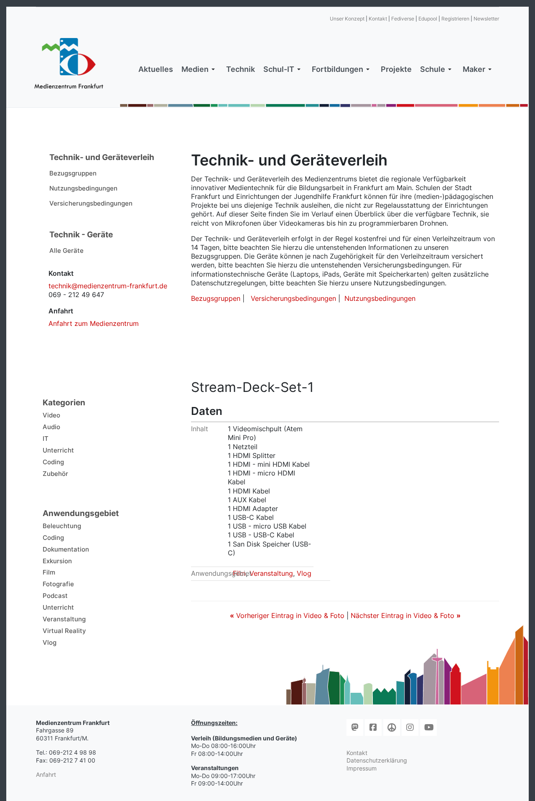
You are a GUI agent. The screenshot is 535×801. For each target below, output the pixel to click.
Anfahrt (46, 774)
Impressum (361, 768)
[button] (199, 69)
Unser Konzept (347, 18)
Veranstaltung (271, 573)
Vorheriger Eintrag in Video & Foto (288, 615)
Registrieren (455, 18)
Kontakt (378, 18)
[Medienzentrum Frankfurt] (68, 63)
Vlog (304, 573)
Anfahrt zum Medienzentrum (93, 323)
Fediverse (402, 18)
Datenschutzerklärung (376, 760)
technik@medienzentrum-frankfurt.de (107, 286)
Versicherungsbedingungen (293, 298)
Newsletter (486, 18)
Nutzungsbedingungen (379, 298)
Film (239, 573)
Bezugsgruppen (215, 298)
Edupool (427, 18)
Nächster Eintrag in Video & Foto (406, 615)
